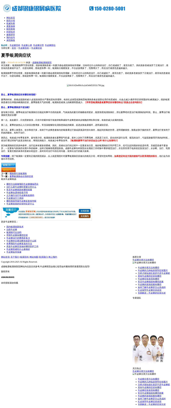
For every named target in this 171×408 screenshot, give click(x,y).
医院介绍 (10, 20)
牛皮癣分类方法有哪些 (143, 260)
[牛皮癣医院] (66, 12)
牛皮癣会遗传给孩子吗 (17, 192)
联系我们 (43, 257)
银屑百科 (24, 257)
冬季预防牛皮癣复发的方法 (19, 243)
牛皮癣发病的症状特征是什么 (20, 204)
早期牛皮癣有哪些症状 (17, 235)
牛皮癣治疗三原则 (15, 198)
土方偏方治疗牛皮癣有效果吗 (20, 195)
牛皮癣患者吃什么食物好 (18, 249)
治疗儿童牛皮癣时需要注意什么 (21, 187)
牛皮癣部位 (50, 45)
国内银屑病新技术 (15, 227)
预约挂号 (10, 37)
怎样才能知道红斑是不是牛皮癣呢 (154, 273)
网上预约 (52, 257)
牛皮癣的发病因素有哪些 (149, 284)
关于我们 (15, 257)
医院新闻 (10, 29)
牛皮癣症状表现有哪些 (148, 279)
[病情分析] (8, 167)
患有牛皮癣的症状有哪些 (149, 276)
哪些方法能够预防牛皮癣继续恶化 (22, 184)
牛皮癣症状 (36, 48)
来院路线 (10, 40)
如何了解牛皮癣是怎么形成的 (152, 287)
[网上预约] (46, 220)
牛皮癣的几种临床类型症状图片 (153, 270)
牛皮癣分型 (38, 45)
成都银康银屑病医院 (42, 62)
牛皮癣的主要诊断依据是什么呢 (21, 241)
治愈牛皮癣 (11, 229)
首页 (14, 48)
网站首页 (10, 18)
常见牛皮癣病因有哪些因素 (19, 190)
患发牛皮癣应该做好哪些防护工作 (22, 246)
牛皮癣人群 (26, 45)
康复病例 (10, 26)
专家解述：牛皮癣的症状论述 (152, 293)
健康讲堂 (10, 35)
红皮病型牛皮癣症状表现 (149, 290)
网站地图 (34, 257)
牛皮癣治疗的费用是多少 (18, 238)
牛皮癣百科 (15, 45)
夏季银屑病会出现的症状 (21, 176)
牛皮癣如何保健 (13, 252)
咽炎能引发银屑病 (18, 173)
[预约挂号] (8, 171)
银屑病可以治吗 (13, 232)
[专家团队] (148, 366)
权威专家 (10, 23)
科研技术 (10, 32)
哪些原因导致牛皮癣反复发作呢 (21, 201)
